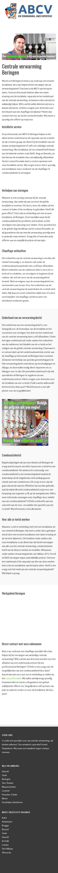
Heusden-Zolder (9, 794)
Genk (4, 775)
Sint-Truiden (7, 783)
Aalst (4, 817)
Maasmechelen (9, 786)
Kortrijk (5, 841)
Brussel (5, 829)
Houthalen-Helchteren (12, 802)
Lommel (6, 790)
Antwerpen (7, 821)
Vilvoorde (6, 852)
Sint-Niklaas (7, 848)
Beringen (6, 779)
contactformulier (13, 678)
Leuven (5, 844)
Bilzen (5, 798)
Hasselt (5, 771)
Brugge (5, 825)
